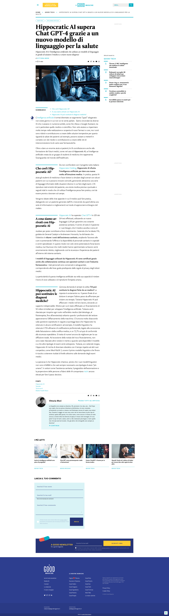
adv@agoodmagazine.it (75, 609)
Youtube (38, 386)
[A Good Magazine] (84, 5)
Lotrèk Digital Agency (86, 614)
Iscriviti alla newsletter (50, 578)
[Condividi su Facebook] (91, 62)
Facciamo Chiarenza (74, 581)
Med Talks (88, 593)
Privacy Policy (106, 588)
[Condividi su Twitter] (88, 62)
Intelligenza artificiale (53, 20)
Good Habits (72, 584)
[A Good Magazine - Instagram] (50, 595)
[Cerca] (131, 5)
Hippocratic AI (40, 384)
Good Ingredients (74, 590)
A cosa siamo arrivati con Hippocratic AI (66, 112)
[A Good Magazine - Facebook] (48, 595)
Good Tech (49, 12)
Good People (72, 595)
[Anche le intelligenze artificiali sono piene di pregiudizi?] (45, 451)
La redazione (47, 587)
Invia (76, 522)
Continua (54, 425)
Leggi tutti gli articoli (89, 401)
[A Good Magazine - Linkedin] (51, 595)
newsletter (50, 5)
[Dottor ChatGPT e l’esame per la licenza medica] (97, 451)
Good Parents (72, 593)
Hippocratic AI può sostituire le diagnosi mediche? (69, 115)
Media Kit (46, 581)
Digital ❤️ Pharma (74, 578)
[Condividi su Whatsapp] (99, 62)
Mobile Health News (42, 391)
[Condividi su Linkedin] (94, 62)
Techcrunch (39, 388)
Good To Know (89, 590)
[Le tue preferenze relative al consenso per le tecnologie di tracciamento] (166, 613)
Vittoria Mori (43, 58)
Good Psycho (65, 468)
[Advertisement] (118, 38)
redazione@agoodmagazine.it (52, 609)
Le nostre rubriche (90, 595)
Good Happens (73, 587)
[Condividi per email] (96, 62)
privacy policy (63, 520)
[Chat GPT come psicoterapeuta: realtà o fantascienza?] (71, 451)
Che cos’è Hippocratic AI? (61, 109)
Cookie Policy (106, 591)
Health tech (40, 20)
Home (38, 12)
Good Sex (87, 584)
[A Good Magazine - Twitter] (45, 595)
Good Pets (88, 578)
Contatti (46, 584)
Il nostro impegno (49, 590)
